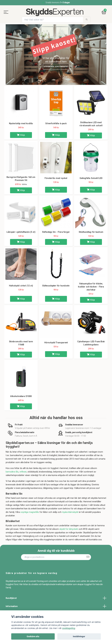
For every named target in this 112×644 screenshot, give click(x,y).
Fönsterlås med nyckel (56, 178)
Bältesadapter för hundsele (55, 285)
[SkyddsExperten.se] (54, 12)
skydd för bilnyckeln (68, 529)
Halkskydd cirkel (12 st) (21, 285)
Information (12, 606)
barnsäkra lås (12, 471)
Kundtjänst (11, 598)
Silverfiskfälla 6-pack (56, 123)
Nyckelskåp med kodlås (21, 123)
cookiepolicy (68, 628)
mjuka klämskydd (70, 512)
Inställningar (79, 636)
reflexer (23, 471)
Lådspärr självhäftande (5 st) (21, 232)
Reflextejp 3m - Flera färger (56, 232)
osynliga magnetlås (29, 512)
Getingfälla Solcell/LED (91, 178)
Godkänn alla (33, 636)
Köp (22, 135)
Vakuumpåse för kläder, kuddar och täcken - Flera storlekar (91, 286)
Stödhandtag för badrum (91, 232)
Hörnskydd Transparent (56, 342)
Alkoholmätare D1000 (21, 396)
